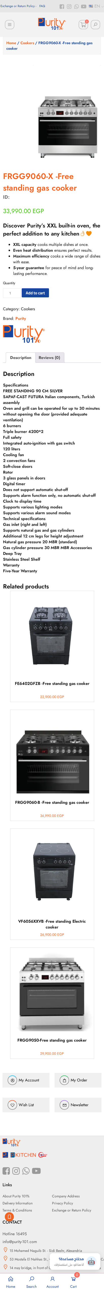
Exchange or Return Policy (18, 6)
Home (11, 43)
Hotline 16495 (15, 1234)
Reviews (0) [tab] (49, 357)
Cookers (27, 43)
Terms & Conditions (17, 1210)
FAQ (42, 6)
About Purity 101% (16, 1196)
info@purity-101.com (20, 1242)
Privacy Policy (62, 1203)
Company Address (66, 1196)
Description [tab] (20, 357)
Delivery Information (18, 1203)
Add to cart (35, 293)
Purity (20, 318)
